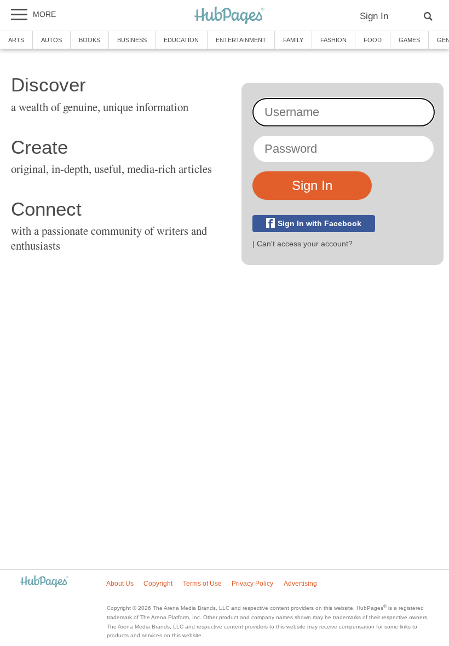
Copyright (157, 583)
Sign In (374, 16)
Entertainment (241, 40)
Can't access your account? (305, 243)
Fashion (333, 40)
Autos (51, 40)
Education (181, 40)
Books (89, 40)
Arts (16, 40)
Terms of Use (202, 583)
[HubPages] (229, 16)
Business (132, 40)
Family (293, 40)
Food (373, 40)
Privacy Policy (252, 583)
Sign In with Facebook (319, 224)
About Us (120, 583)
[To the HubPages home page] (44, 582)
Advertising (300, 583)
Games (409, 40)
